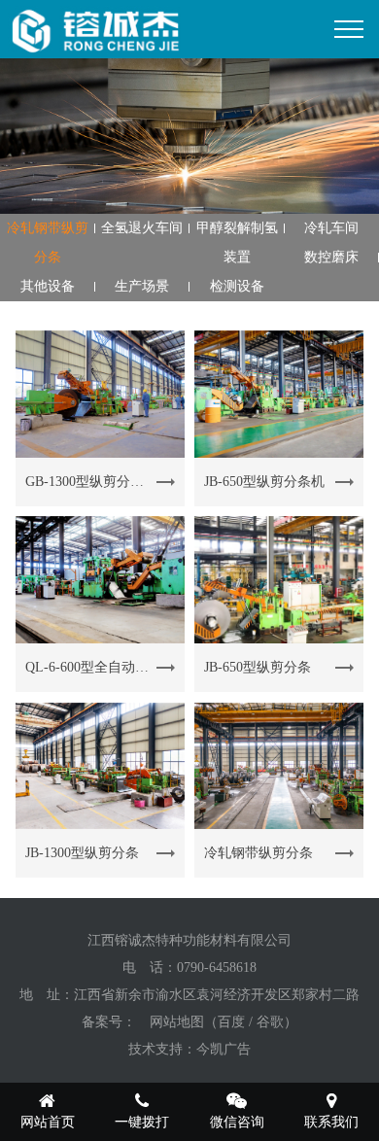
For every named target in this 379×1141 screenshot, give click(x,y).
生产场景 (142, 286)
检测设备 (237, 286)
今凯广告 (223, 1049)
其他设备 (47, 286)
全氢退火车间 (142, 228)
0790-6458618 (217, 967)
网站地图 (177, 1022)
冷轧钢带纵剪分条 (47, 242)
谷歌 (270, 1022)
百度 (231, 1022)
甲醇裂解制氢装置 (237, 242)
